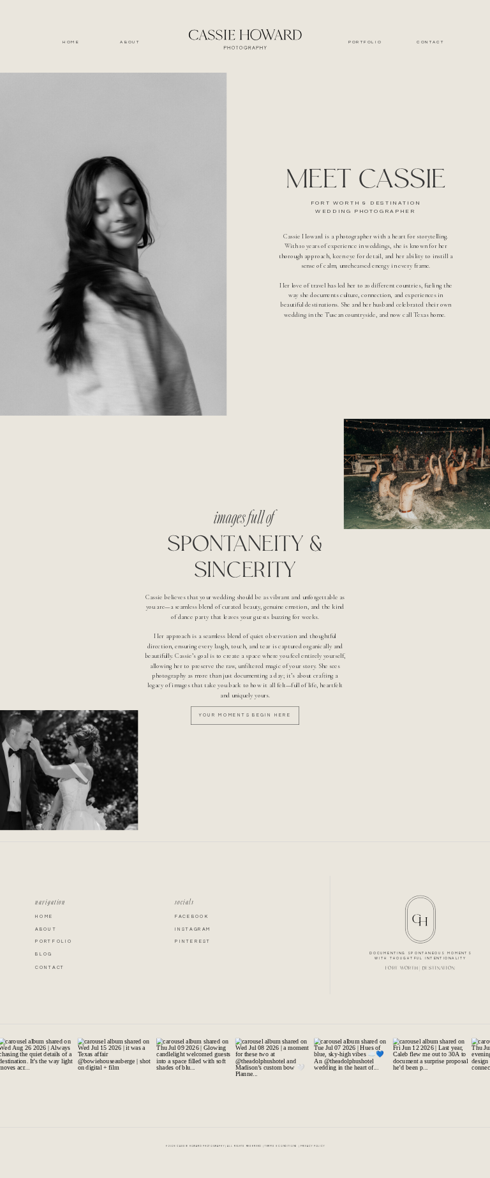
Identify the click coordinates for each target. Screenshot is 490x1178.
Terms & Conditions (281, 1146)
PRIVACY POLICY (313, 1146)
